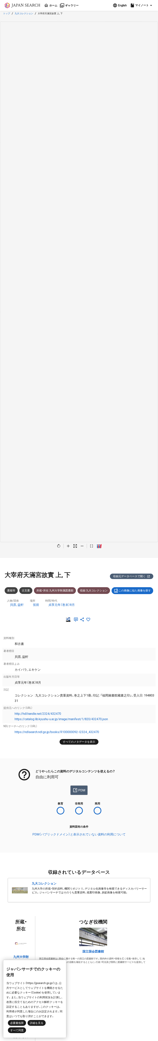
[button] (141, 5)
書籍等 (11, 590)
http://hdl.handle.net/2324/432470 (38, 714)
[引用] (77, 619)
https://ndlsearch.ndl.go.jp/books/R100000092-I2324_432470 (57, 732)
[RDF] (69, 619)
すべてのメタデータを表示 (79, 741)
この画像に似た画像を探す (134, 590)
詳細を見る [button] (36, 1022)
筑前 (36, 605)
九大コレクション (24, 13)
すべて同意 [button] (17, 1030)
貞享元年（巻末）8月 (61, 605)
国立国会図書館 (93, 951)
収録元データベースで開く (129, 576)
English (122, 5)
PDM (81, 790)
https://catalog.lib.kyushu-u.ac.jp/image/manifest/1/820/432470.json (61, 719)
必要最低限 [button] (17, 1022)
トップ (6, 13)
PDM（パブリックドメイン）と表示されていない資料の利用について (79, 834)
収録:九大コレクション (94, 590)
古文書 (26, 590)
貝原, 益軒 (17, 605)
